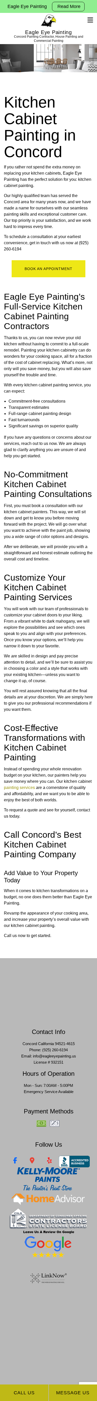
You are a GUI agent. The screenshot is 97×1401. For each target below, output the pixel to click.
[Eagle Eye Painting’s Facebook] (15, 1161)
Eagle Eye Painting (48, 32)
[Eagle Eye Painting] (48, 20)
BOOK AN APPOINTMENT (48, 269)
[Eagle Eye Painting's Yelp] (49, 1161)
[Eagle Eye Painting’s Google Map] (32, 1161)
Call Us (24, 1392)
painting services (19, 787)
